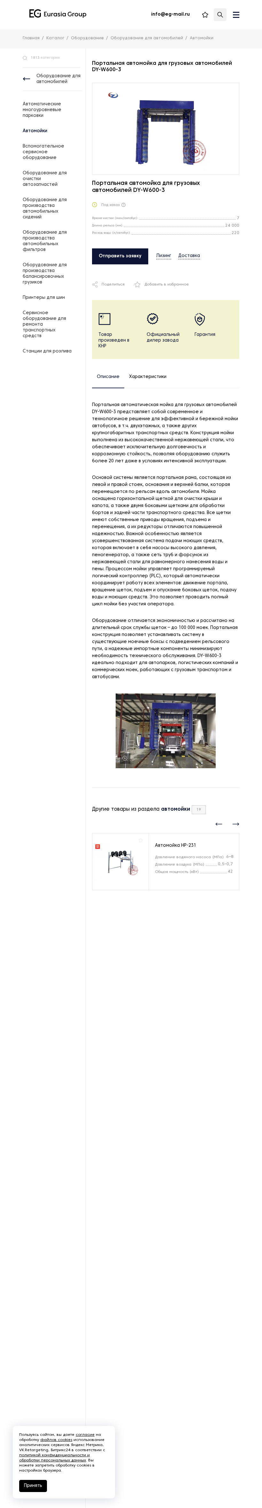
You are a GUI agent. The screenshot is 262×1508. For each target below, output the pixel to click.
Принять (33, 1486)
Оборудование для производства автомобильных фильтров (45, 241)
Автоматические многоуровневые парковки (42, 110)
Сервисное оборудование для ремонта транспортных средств (44, 324)
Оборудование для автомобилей (58, 79)
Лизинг (163, 256)
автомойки (175, 809)
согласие (85, 1435)
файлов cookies (56, 1440)
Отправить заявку (120, 256)
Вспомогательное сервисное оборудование (43, 152)
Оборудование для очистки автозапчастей (45, 179)
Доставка (189, 256)
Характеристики (147, 377)
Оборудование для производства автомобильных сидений (45, 208)
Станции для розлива (47, 351)
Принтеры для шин (44, 298)
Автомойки (35, 131)
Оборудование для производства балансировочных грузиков (45, 273)
